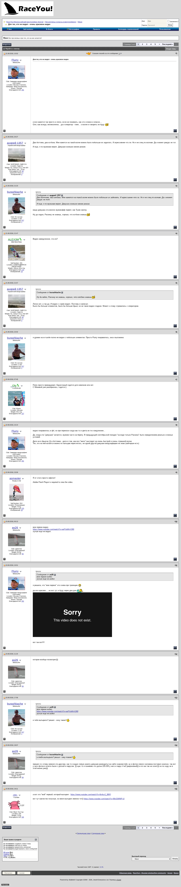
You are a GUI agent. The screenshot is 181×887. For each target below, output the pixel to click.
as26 (15, 527)
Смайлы (6, 854)
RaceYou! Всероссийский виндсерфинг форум (24, 22)
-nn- (15, 794)
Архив (169, 873)
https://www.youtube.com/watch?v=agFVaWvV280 (53, 529)
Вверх (176, 873)
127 (22, 413)
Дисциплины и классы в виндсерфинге (60, 22)
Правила (96, 29)
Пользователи (165, 29)
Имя (143, 21)
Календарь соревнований (128, 29)
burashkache (15, 191)
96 (23, 554)
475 (22, 508)
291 (22, 90)
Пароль (144, 25)
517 (22, 220)
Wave (80, 22)
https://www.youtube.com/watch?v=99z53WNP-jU (104, 799)
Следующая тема (98, 833)
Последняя (167, 44)
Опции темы (171, 49)
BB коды (6, 852)
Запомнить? (174, 21)
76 (22, 271)
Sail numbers (28, 29)
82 (23, 171)
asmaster (15, 478)
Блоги (50, 29)
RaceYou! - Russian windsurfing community (149, 873)
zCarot (118, 880)
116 (22, 817)
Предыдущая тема (83, 833)
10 (22, 510)
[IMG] (5, 856)
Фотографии (74, 29)
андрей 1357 (15, 142)
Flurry (15, 59)
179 (22, 270)
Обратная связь (125, 873)
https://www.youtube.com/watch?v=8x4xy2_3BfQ (91, 794)
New (10, 29)
